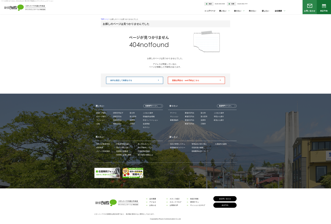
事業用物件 (174, 120)
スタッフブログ (175, 202)
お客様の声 (174, 205)
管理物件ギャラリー (177, 148)
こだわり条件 (148, 113)
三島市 (132, 124)
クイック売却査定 (103, 151)
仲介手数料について (145, 148)
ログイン (146, 127)
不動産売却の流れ (123, 144)
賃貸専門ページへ (225, 106)
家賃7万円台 (189, 124)
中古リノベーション (150, 120)
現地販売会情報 (149, 116)
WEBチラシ (194, 202)
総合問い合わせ (225, 199)
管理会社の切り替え (199, 144)
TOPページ (105, 19)
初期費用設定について (200, 151)
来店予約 (324, 10)
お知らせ (152, 205)
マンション (100, 120)
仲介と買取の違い (123, 148)
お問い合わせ (310, 10)
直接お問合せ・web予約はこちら (185, 80)
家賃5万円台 (189, 116)
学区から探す (219, 116)
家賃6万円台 (189, 120)
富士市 (132, 113)
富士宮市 (133, 116)
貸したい (261, 10)
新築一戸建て (101, 113)
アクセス (152, 202)
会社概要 (152, 199)
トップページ (210, 10)
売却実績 (99, 148)
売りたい (248, 10)
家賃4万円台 (189, 113)
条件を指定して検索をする (121, 80)
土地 (98, 124)
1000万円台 (117, 116)
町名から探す (219, 120)
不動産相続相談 (144, 151)
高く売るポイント (144, 144)
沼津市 (132, 120)
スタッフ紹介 (175, 199)
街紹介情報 (194, 199)
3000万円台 (117, 124)
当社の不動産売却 (103, 144)
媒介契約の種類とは (145, 155)
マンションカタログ (197, 205)
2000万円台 (117, 120)
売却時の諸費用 (122, 151)
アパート (173, 113)
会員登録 (146, 124)
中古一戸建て (101, 116)
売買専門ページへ (151, 106)
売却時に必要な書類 (123, 155)
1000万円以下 (118, 113)
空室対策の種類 (197, 148)
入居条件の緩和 (221, 144)
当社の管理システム (177, 144)
